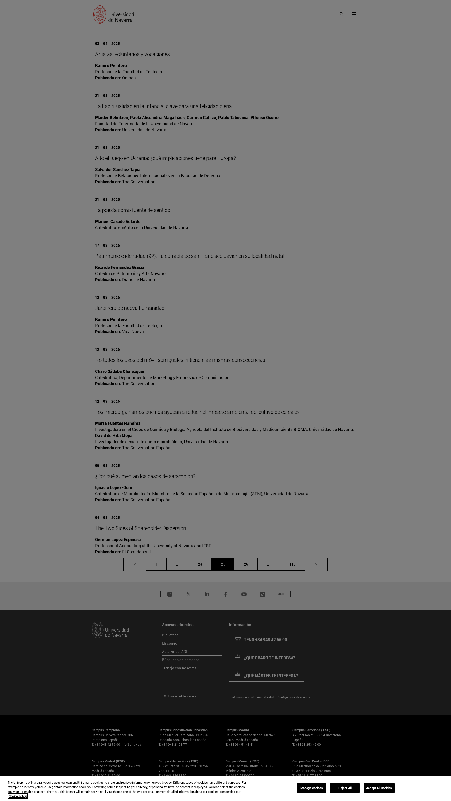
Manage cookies (311, 788)
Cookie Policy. (18, 796)
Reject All (345, 788)
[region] (225, 788)
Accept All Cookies (379, 788)
